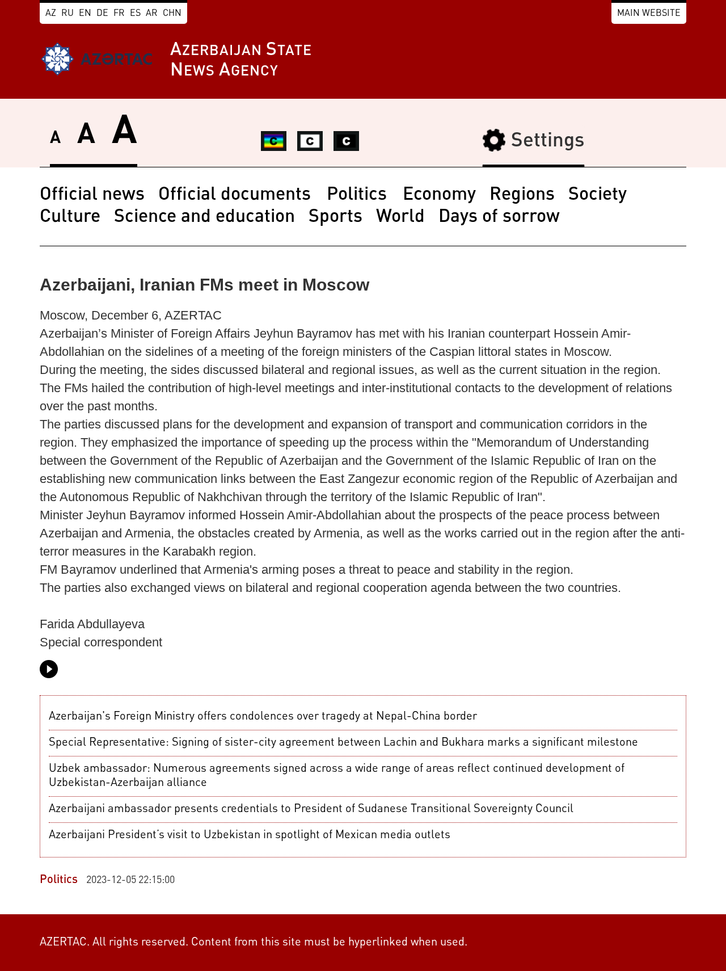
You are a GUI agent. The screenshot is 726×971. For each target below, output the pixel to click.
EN (85, 13)
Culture (70, 217)
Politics (359, 195)
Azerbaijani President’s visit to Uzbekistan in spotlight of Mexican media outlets (249, 835)
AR (152, 13)
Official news (92, 195)
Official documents (236, 195)
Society (597, 195)
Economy (439, 195)
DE (102, 13)
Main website (649, 13)
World (400, 217)
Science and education (204, 217)
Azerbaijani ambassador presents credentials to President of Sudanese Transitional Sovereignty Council (311, 809)
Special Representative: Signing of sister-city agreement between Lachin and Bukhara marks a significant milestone (343, 743)
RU (67, 13)
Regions (522, 195)
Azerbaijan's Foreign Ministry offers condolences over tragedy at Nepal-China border (263, 716)
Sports (335, 217)
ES (135, 13)
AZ (50, 13)
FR (119, 13)
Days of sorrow (499, 217)
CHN (172, 13)
